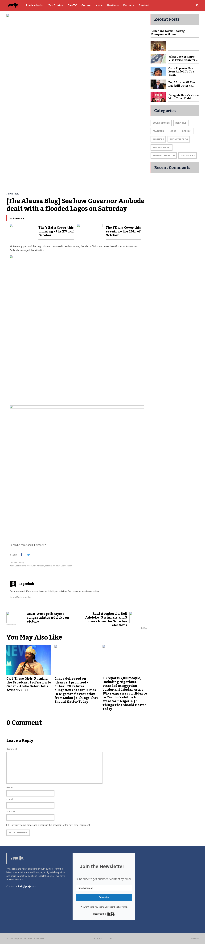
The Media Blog (179, 139)
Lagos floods (66, 566)
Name (9, 787)
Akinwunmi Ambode (35, 566)
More (173, 131)
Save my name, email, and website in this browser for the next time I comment (50, 825)
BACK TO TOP (104, 938)
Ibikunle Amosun (52, 566)
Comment (11, 749)
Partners (158, 139)
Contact (194, 939)
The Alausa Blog (17, 563)
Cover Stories (161, 123)
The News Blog (161, 147)
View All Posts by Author (20, 597)
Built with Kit (104, 914)
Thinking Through (164, 155)
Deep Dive (180, 123)
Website (11, 811)
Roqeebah (18, 218)
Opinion (186, 131)
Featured (158, 131)
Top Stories (187, 155)
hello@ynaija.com (27, 886)
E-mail (9, 799)
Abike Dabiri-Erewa (18, 566)
